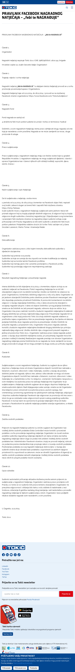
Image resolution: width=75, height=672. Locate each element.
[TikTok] (19, 554)
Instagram (5, 574)
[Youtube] (11, 554)
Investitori (61, 2)
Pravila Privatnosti (33, 600)
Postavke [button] (33, 668)
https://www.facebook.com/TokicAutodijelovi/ (48, 96)
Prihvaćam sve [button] (20, 668)
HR (4, 2)
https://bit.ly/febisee (11, 208)
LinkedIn (5, 566)
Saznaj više (7, 634)
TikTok (4, 577)
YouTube (5, 572)
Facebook (5, 569)
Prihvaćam (6, 668)
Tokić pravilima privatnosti (22, 663)
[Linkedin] (7, 554)
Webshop (69, 2)
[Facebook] (3, 554)
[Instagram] (15, 554)
